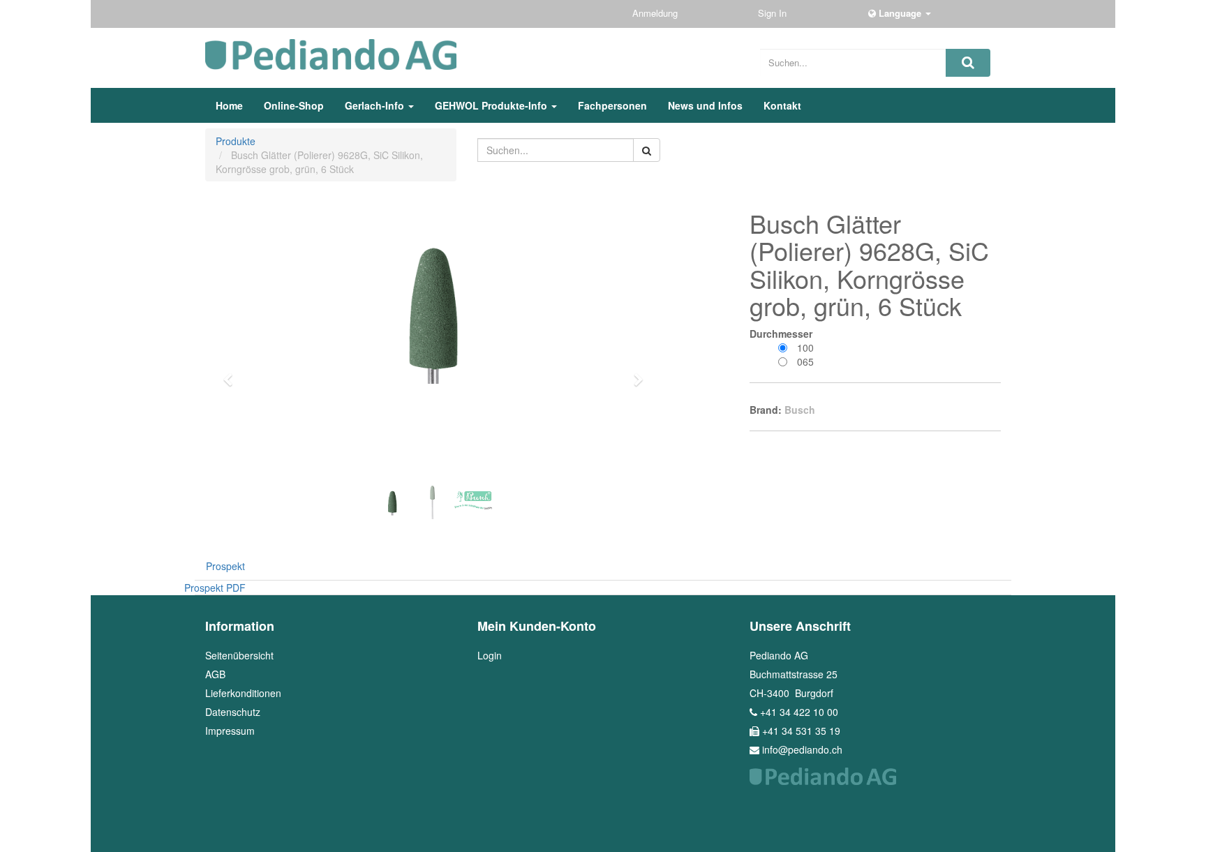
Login (489, 655)
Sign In (773, 13)
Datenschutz (232, 712)
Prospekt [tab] (225, 566)
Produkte (235, 141)
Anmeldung (656, 13)
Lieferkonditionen (243, 693)
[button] (232, 373)
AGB (215, 674)
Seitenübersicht (239, 655)
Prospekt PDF (215, 588)
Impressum (230, 731)
